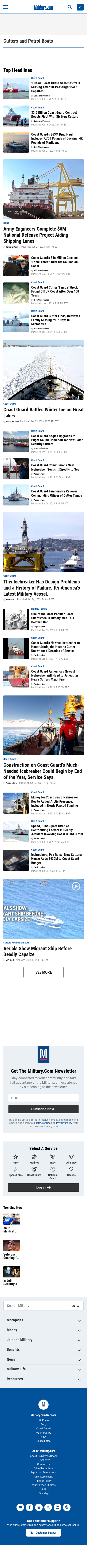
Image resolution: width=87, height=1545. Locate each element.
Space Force (43, 1440)
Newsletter (44, 1460)
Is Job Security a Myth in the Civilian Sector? (11, 1282)
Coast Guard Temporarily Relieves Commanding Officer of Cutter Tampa (56, 493)
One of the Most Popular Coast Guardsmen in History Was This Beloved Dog (52, 618)
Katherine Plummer (42, 96)
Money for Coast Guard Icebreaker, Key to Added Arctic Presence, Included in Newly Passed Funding (55, 801)
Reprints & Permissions (43, 1472)
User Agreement (43, 1476)
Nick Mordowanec (41, 147)
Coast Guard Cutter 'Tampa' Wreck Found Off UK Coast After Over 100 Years (55, 291)
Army (44, 1424)
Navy (43, 1436)
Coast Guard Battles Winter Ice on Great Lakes (43, 413)
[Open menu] (5, 7)
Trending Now (12, 1207)
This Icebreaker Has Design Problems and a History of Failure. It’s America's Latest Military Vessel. (41, 588)
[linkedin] (57, 1507)
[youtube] (20, 1507)
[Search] (70, 7)
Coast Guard (43, 1428)
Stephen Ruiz (39, 627)
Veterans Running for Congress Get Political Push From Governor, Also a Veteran (11, 1256)
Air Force (43, 1420)
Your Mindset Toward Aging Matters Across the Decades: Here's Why (10, 1229)
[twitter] (48, 1507)
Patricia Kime (39, 474)
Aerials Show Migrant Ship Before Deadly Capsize (37, 952)
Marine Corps (43, 1432)
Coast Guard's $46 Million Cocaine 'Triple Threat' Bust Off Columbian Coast (54, 262)
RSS (43, 1489)
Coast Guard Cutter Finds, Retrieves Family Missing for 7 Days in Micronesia (55, 320)
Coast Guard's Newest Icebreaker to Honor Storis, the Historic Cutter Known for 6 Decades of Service (55, 647)
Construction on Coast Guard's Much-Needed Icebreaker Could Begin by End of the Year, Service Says (42, 771)
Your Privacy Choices (43, 1485)
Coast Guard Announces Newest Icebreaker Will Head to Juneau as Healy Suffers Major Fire (54, 675)
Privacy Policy (64, 1122)
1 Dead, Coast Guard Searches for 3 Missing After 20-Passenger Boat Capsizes (55, 87)
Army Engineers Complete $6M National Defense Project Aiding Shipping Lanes (35, 235)
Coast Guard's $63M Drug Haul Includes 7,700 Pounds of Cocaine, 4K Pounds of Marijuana (57, 138)
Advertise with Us (43, 1468)
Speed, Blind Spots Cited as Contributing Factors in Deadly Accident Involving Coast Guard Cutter (57, 830)
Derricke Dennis (13, 247)
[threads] (67, 1507)
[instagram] (39, 1507)
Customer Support (46, 1532)
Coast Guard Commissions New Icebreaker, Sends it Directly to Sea (55, 467)
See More (43, 972)
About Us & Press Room (43, 1456)
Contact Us (43, 1464)
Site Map (44, 1493)
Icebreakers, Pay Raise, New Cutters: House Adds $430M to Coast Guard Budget (56, 859)
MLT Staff (10, 960)
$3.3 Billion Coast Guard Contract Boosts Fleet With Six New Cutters (54, 115)
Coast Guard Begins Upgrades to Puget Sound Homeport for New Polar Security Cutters (57, 440)
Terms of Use (43, 1122)
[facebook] (29, 1507)
